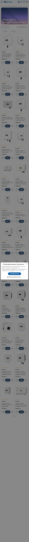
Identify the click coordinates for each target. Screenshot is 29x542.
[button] (14, 277)
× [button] (26, 263)
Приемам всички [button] (14, 273)
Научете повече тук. (19, 270)
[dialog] (14, 271)
